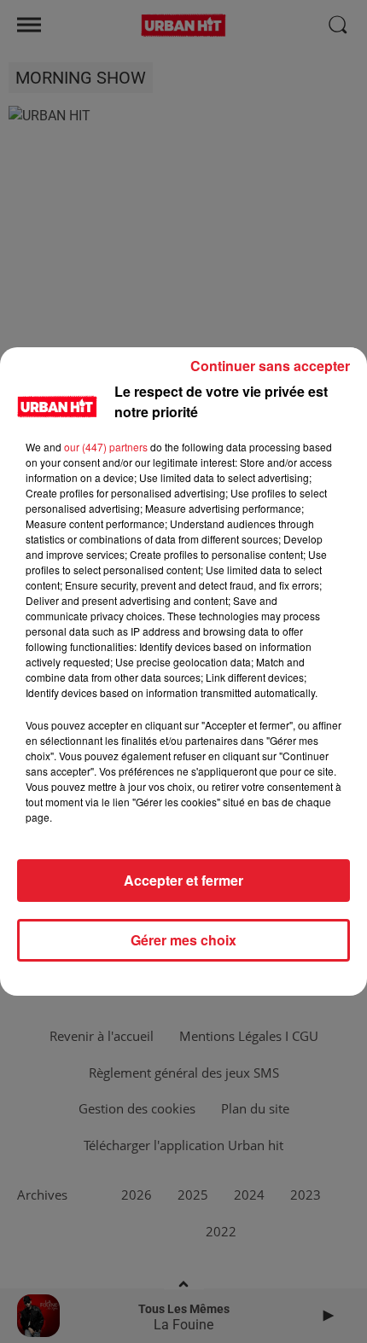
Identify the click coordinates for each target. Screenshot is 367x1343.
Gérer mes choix (183, 940)
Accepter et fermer (183, 880)
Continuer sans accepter (270, 365)
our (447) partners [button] (106, 446)
